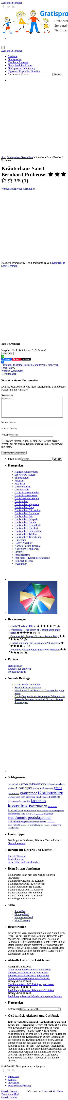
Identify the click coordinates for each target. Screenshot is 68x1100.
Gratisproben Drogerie (26, 519)
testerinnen (25, 825)
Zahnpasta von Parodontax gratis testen (28, 975)
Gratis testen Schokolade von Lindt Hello (29, 969)
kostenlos (38, 800)
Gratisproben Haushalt (26, 528)
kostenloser (52, 806)
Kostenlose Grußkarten (27, 548)
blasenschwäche (14, 784)
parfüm (61, 811)
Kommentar (7, 395)
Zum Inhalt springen (11, 2)
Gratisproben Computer (27, 513)
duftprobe (41, 784)
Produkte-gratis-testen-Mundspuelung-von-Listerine (35, 996)
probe (23, 814)
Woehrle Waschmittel (12, 370)
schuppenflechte (14, 825)
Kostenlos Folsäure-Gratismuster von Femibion (35, 649)
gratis (58, 788)
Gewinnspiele (22, 489)
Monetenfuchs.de (17, 671)
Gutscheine (20, 540)
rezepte (42, 822)
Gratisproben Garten (25, 522)
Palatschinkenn (16, 859)
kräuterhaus (40, 364)
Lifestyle (19, 551)
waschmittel (13, 828)
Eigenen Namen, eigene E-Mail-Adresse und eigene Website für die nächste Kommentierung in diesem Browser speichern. (32, 443)
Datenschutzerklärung (19, 1085)
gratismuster (13, 793)
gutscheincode (42, 797)
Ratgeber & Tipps (24, 560)
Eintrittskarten (22, 477)
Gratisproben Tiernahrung (28, 537)
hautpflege (54, 796)
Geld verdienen (23, 486)
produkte (48, 813)
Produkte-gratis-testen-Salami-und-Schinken (31, 990)
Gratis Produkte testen (26, 495)
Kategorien (13, 1009)
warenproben (56, 825)
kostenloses (15, 810)
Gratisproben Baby (24, 507)
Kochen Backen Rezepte (27, 545)
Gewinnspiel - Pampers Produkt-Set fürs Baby (34, 636)
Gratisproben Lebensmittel (28, 531)
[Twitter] (8, 7)
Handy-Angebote (24, 543)
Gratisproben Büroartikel (27, 510)
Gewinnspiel (24, 788)
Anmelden (20, 911)
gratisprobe (28, 793)
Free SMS (20, 483)
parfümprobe (14, 813)
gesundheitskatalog (12, 364)
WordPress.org (22, 920)
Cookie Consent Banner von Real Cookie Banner (10, 1094)
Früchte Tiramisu (17, 856)
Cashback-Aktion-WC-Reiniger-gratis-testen (31, 984)
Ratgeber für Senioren (19, 668)
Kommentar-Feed (24, 917)
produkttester (16, 821)
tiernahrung (35, 825)
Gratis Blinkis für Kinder (23, 626)
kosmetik (28, 364)
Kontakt (12, 1079)
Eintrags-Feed (22, 914)
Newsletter (13, 1082)
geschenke (61, 784)
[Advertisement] (34, 119)
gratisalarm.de (15, 665)
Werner (5, 188)
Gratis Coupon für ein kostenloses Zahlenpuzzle (35, 643)
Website (5, 434)
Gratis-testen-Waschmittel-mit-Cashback (29, 978)
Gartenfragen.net (16, 843)
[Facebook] (3, 7)
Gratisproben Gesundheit (20, 157)
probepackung (37, 814)
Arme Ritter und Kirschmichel (23, 862)
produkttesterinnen (31, 822)
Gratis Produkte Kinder (27, 492)
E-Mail (5, 428)
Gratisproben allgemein (27, 504)
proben (28, 814)
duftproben (51, 784)
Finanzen (19, 480)
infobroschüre (13, 801)
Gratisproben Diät (24, 516)
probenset (53, 364)
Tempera (46, 1091)
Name (5, 422)
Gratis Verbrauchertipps (27, 498)
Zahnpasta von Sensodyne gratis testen (28, 972)
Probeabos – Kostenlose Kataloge (32, 557)
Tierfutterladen (9, 373)
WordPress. (58, 1091)
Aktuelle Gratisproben (26, 471)
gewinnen (12, 788)
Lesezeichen (7, 367)
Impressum (13, 1076)
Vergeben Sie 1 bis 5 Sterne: (16, 350)
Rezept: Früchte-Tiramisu (28, 687)
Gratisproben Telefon (26, 534)
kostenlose (18, 805)
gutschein (30, 797)
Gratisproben (21, 501)
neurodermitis (42, 811)
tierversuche (45, 825)
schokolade (51, 822)
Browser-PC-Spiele (25, 474)
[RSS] (13, 7)
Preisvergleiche (22, 554)
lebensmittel (30, 810)
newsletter (53, 811)
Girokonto (49, 788)
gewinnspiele (39, 788)
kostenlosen (38, 806)
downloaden (28, 783)
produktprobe (17, 818)
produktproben (39, 817)
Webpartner (21, 563)
